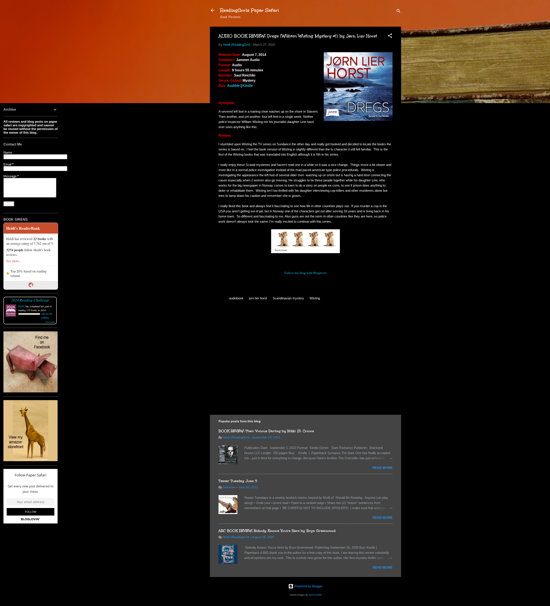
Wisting (315, 298)
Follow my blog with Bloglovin (305, 273)
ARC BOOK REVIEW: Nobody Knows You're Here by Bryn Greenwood (277, 530)
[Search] (398, 11)
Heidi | (21, 306)
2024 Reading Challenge (30, 300)
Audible (233, 85)
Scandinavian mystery (288, 298)
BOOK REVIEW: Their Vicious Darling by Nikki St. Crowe (266, 431)
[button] (390, 36)
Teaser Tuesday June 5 (237, 481)
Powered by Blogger (308, 586)
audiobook (236, 298)
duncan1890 (315, 595)
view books (50, 321)
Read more (383, 468)
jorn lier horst (258, 298)
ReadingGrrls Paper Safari (249, 10)
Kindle (247, 85)
